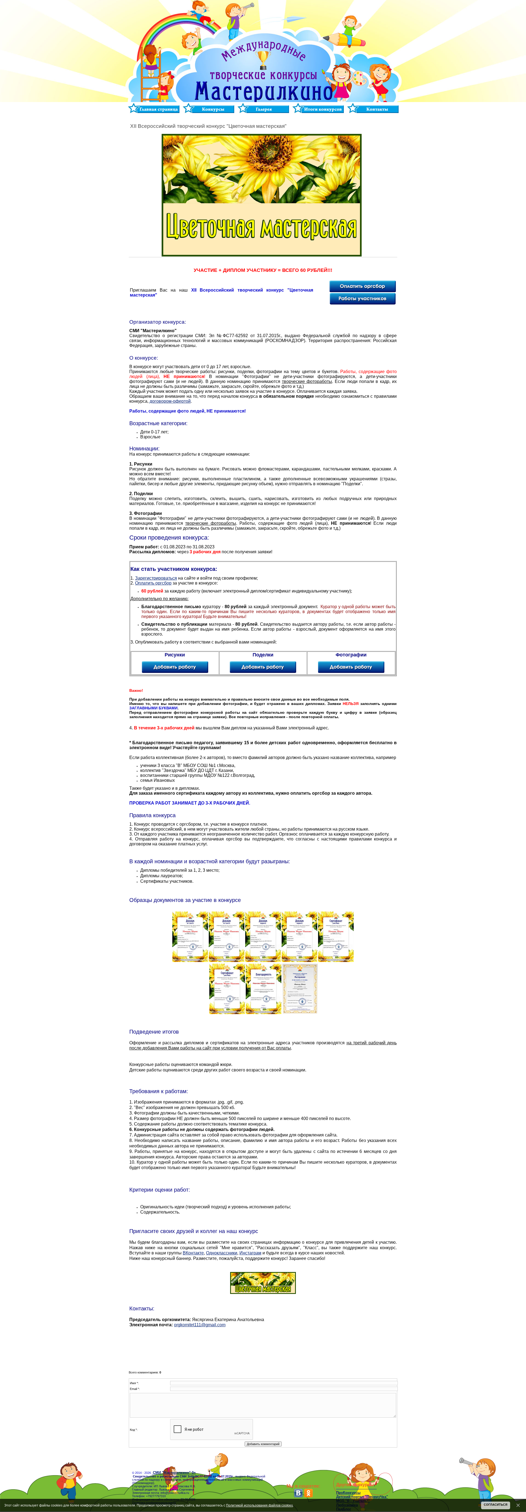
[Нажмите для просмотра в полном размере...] (190, 961)
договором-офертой (170, 401)
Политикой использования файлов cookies (259, 1505)
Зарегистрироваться (156, 578)
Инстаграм (250, 1253)
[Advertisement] (263, 1346)
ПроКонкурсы (348, 1493)
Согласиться (495, 1504)
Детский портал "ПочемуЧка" (362, 1497)
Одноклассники (221, 1253)
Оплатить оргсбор (153, 583)
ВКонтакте (193, 1253)
